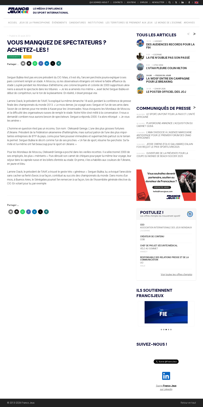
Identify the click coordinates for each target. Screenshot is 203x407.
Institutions (96, 22)
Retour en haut (188, 402)
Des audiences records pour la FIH (170, 46)
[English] (196, 2)
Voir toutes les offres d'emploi (176, 274)
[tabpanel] (166, 312)
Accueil (12, 22)
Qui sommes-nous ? (99, 2)
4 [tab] (168, 329)
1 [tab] (161, 329)
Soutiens (131, 2)
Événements (59, 22)
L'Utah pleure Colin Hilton (166, 68)
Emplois (144, 2)
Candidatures (77, 22)
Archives (189, 22)
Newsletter (158, 2)
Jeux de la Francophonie (34, 22)
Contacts (118, 2)
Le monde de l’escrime (168, 22)
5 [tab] (170, 329)
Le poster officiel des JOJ (166, 92)
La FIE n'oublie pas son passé (168, 58)
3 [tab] (166, 329)
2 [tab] (163, 329)
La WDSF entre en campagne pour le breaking (168, 80)
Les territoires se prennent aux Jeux (129, 22)
